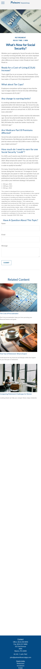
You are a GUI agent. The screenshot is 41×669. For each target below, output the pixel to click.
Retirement (20, 663)
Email (3, 234)
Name (3, 223)
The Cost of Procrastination (9, 313)
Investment (20, 666)
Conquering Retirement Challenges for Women (16, 394)
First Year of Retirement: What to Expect (13, 354)
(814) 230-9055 (23, 642)
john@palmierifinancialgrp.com (20, 657)
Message (4, 246)
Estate (20, 668)
